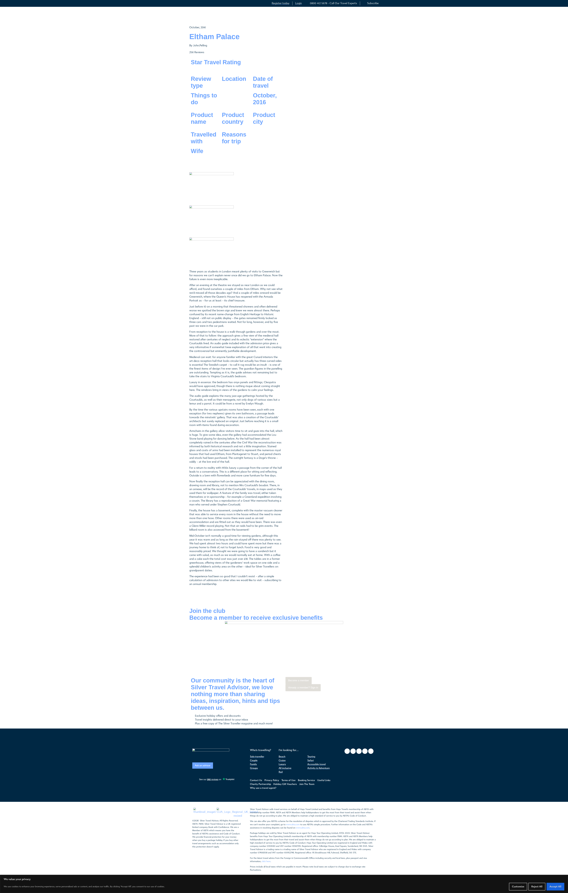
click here (266, 861)
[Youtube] (365, 751)
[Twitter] (359, 751)
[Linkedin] (370, 751)
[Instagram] (353, 751)
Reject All (536, 886)
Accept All (555, 886)
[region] (284, 884)
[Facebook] (347, 751)
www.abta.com (293, 824)
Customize (518, 886)
